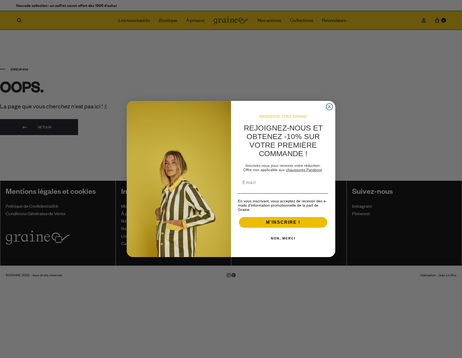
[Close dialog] (329, 107)
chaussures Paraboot (304, 170)
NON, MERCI (283, 238)
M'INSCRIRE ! (283, 222)
